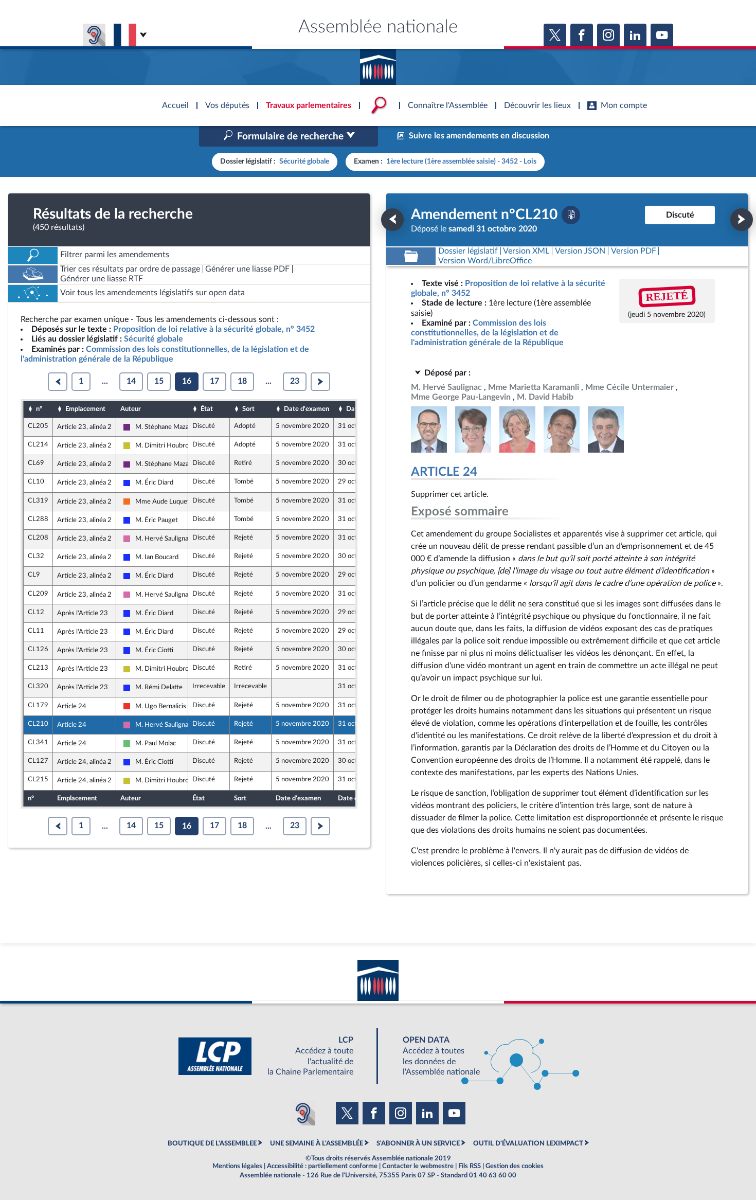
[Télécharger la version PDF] (571, 215)
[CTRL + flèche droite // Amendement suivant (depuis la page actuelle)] (741, 219)
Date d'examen (306, 409)
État (207, 409)
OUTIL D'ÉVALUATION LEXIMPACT (528, 1143)
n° (39, 409)
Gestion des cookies (514, 1166)
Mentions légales (237, 1166)
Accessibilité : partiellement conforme (322, 1166)
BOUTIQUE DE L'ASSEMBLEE (212, 1143)
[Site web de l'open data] (482, 1056)
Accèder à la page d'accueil (378, 63)
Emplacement (85, 409)
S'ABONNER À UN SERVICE (418, 1143)
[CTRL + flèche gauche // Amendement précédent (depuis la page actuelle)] (392, 219)
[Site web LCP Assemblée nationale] (274, 1056)
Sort (248, 409)
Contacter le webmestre (418, 1166)
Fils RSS (469, 1166)
